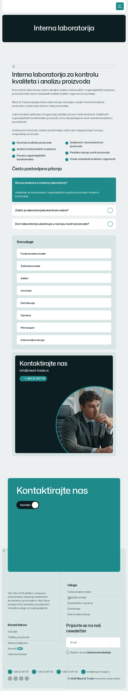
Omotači (26, 290)
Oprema (26, 315)
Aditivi (24, 278)
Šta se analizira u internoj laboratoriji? (41, 183)
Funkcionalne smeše (33, 253)
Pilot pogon (27, 327)
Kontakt (12, 631)
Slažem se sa (90, 652)
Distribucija (28, 303)
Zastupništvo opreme (80, 603)
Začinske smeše (30, 266)
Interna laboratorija (32, 340)
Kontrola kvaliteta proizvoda (34, 142)
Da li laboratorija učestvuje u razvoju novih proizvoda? (52, 224)
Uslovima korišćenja (98, 652)
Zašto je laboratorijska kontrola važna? (42, 210)
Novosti (15, 648)
